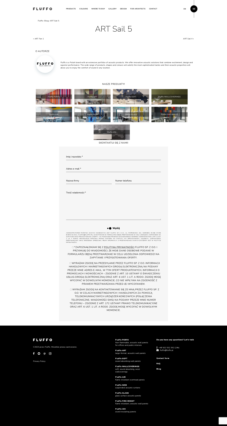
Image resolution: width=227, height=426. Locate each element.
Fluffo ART (92, 97)
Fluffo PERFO (54, 97)
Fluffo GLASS (131, 114)
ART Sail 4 (187, 39)
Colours (83, 9)
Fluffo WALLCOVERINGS (169, 97)
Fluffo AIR (54, 114)
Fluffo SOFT (131, 97)
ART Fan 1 (39, 39)
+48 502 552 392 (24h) (169, 347)
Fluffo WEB (92, 114)
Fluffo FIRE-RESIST (169, 114)
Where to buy (98, 9)
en (185, 9)
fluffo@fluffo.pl (166, 350)
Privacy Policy (39, 361)
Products (71, 9)
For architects (138, 9)
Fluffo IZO (111, 132)
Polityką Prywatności (119, 247)
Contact (153, 9)
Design (123, 9)
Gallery (112, 9)
